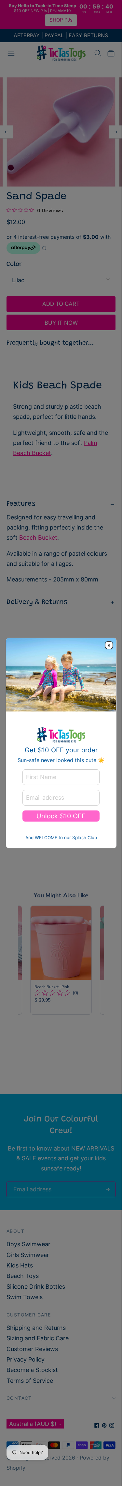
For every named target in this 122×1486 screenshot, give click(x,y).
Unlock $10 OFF (61, 816)
